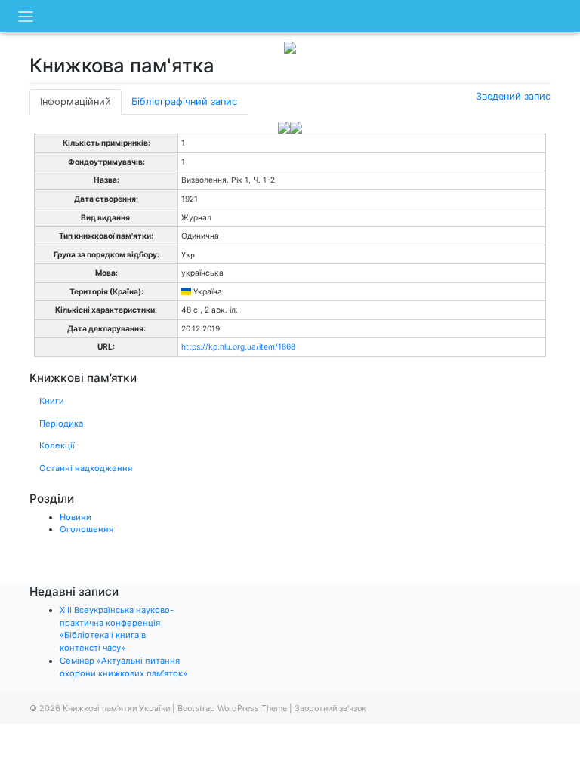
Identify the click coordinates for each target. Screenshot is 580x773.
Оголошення (86, 529)
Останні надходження (85, 468)
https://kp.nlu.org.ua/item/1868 (238, 346)
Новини (75, 517)
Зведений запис (513, 96)
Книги (51, 401)
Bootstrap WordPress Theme (232, 708)
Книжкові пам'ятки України (116, 708)
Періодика (61, 423)
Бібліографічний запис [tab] (184, 101)
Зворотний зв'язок (330, 708)
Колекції (57, 445)
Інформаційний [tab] (75, 101)
